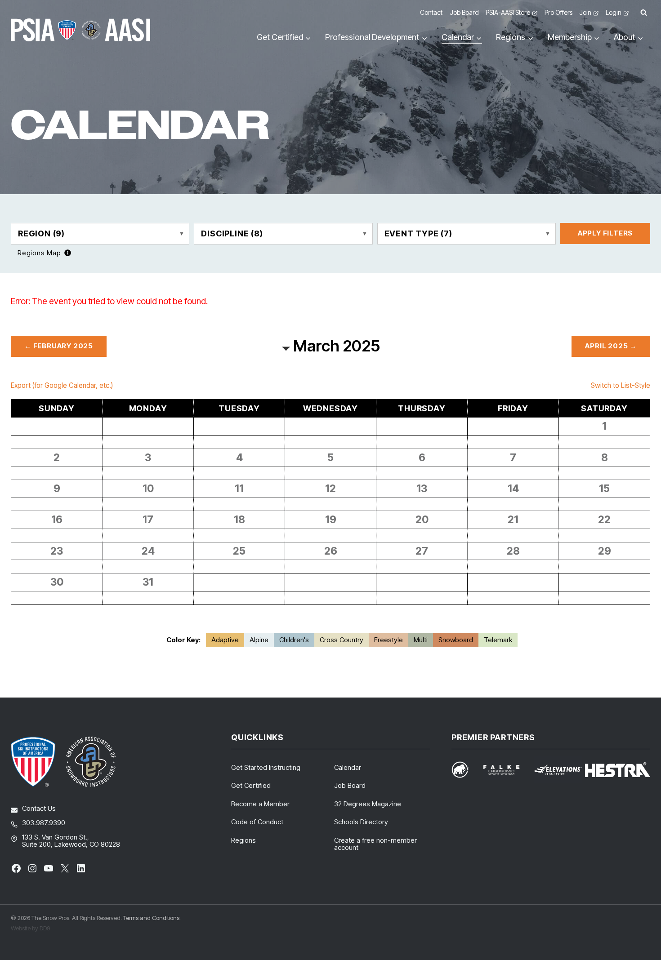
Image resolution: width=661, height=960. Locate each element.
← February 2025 (58, 346)
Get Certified (251, 785)
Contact (431, 12)
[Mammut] (465, 769)
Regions (243, 840)
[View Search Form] (643, 12)
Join (585, 12)
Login (613, 12)
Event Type (418, 233)
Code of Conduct (257, 822)
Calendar (347, 767)
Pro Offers (558, 12)
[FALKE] (507, 770)
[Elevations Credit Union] (558, 769)
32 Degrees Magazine (367, 804)
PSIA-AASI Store (508, 12)
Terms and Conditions (151, 917)
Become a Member (260, 804)
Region (41, 233)
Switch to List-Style (620, 385)
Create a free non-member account (375, 844)
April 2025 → (611, 346)
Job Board (464, 12)
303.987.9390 (43, 822)
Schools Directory (361, 822)
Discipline (232, 233)
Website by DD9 (30, 928)
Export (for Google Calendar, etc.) (62, 385)
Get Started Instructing (265, 767)
